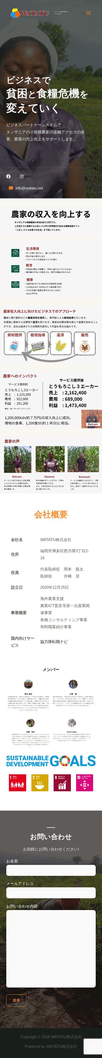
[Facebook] (8, 176)
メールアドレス (20, 884)
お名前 (12, 861)
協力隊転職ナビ (54, 642)
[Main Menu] (88, 13)
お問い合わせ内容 (22, 906)
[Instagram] (22, 176)
